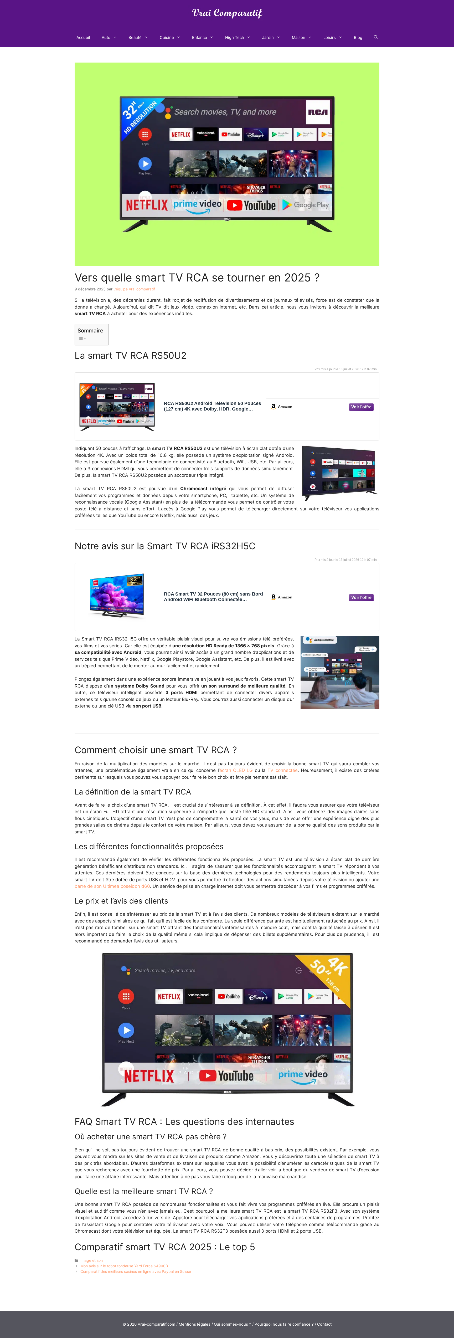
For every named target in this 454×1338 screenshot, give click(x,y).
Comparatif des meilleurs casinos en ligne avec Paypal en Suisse (135, 1271)
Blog (358, 37)
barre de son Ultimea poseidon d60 (112, 886)
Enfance (199, 37)
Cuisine (167, 37)
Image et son (91, 1260)
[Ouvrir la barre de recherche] (376, 37)
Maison (298, 37)
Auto (106, 37)
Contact (324, 1324)
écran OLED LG (236, 770)
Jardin (268, 37)
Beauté (135, 37)
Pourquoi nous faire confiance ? (284, 1324)
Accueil (83, 37)
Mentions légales (194, 1324)
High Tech (234, 37)
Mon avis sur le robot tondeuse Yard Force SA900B (124, 1266)
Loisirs (329, 37)
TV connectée (282, 770)
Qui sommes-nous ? (232, 1324)
